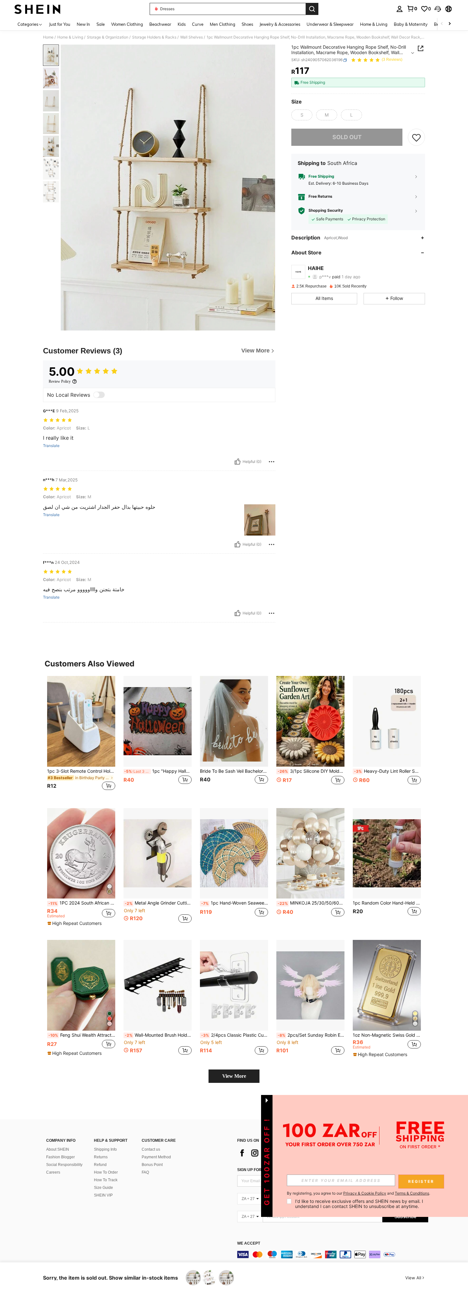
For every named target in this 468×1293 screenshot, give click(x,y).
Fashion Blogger (60, 1157)
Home (48, 37)
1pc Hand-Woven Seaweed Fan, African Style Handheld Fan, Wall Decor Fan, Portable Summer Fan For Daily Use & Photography (234, 903)
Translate (51, 446)
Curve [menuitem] (197, 24)
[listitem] (81, 736)
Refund (100, 1164)
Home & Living (70, 37)
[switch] (99, 395)
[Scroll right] (449, 24)
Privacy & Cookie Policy (364, 1193)
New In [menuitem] (83, 24)
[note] (75, 923)
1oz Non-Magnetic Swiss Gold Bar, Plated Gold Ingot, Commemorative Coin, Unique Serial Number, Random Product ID (387, 1035)
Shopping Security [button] (325, 211)
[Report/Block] (271, 461)
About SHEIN (57, 1149)
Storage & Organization (107, 37)
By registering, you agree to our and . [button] (358, 1193)
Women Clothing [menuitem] (127, 24)
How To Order (106, 1172)
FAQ (145, 1172)
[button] (438, 9)
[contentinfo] (332, 1254)
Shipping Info (105, 1149)
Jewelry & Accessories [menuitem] (279, 24)
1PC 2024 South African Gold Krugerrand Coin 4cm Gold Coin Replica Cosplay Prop (81, 903)
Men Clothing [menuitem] (222, 24)
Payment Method (156, 1157)
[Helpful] (237, 461)
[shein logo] (37, 9)
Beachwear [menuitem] (160, 24)
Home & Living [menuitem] (373, 24)
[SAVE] (416, 137)
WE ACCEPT (248, 1243)
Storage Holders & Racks (154, 37)
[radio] (301, 115)
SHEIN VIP (103, 1195)
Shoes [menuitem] (247, 24)
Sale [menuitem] (100, 24)
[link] (412, 8)
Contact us (151, 1149)
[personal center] (399, 9)
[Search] (312, 9)
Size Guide (103, 1187)
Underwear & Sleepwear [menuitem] (330, 24)
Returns (101, 1157)
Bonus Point (152, 1164)
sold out (347, 137)
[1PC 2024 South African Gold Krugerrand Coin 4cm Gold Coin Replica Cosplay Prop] (81, 853)
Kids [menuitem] (182, 24)
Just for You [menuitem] (59, 24)
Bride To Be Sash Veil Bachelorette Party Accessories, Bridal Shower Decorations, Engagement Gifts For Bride (234, 771)
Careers (53, 1172)
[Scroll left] (442, 24)
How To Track (105, 1180)
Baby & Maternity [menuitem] (411, 24)
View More (234, 1076)
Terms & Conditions (412, 1193)
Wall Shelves (191, 37)
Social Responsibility (64, 1164)
